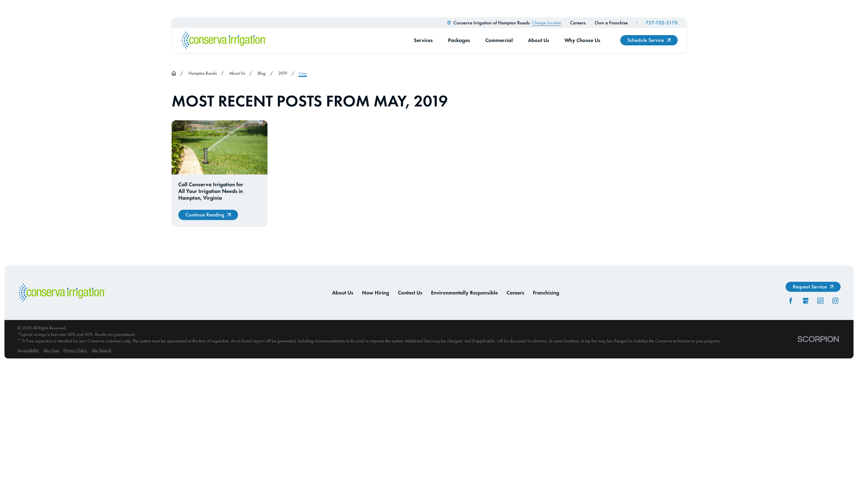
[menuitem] (28, 350)
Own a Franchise (611, 23)
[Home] (223, 40)
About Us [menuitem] (538, 40)
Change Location (546, 22)
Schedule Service (645, 40)
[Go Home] (174, 73)
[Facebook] (791, 301)
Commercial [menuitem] (499, 40)
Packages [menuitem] (459, 40)
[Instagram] (835, 301)
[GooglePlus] (806, 301)
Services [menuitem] (423, 40)
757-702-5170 (662, 23)
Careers (578, 23)
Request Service (810, 286)
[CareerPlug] (820, 301)
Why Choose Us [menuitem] (582, 40)
